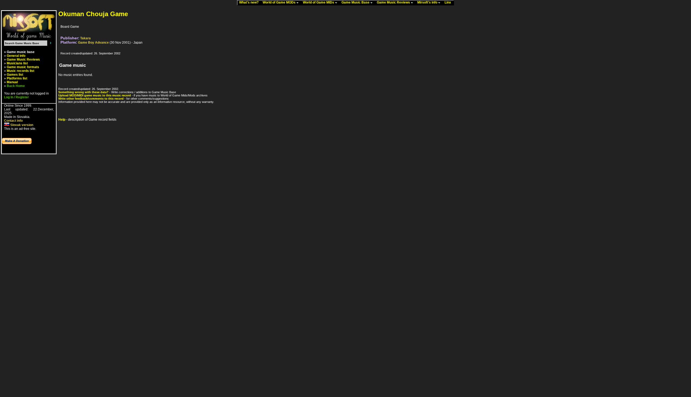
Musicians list (17, 63)
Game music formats (23, 67)
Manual (12, 82)
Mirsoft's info (427, 2)
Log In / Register (16, 97)
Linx (449, 2)
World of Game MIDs (319, 2)
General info (16, 56)
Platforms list (17, 78)
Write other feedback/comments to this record (91, 98)
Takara (85, 38)
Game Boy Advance (93, 42)
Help (61, 119)
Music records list (20, 71)
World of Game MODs (279, 2)
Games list (15, 74)
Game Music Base (355, 2)
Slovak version (21, 125)
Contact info (13, 121)
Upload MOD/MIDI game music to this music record (94, 95)
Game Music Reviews (394, 2)
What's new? (250, 2)
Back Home (16, 86)
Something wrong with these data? (83, 92)
